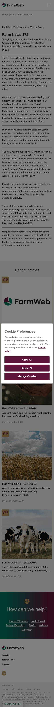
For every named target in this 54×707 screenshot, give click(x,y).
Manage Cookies (27, 376)
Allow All (27, 360)
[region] (27, 354)
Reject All (27, 368)
